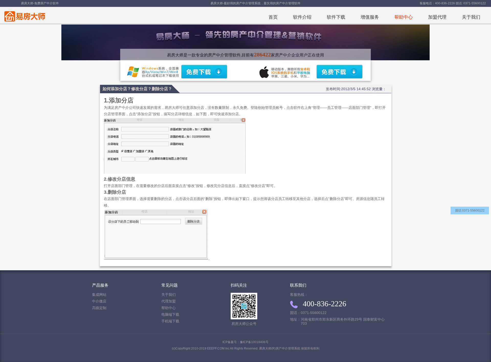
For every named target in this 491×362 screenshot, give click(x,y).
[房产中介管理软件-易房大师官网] (24, 15)
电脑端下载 (170, 315)
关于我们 (471, 17)
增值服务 (370, 17)
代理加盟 (168, 301)
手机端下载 (170, 321)
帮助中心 (403, 17)
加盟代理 (437, 17)
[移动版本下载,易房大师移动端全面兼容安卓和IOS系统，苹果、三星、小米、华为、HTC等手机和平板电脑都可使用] (339, 72)
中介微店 (99, 301)
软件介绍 (302, 17)
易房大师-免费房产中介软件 (40, 3)
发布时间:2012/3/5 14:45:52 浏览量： (356, 89)
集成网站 (99, 295)
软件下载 (336, 17)
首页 (273, 17)
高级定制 (99, 308)
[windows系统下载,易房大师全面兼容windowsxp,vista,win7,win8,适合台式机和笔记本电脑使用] (203, 72)
